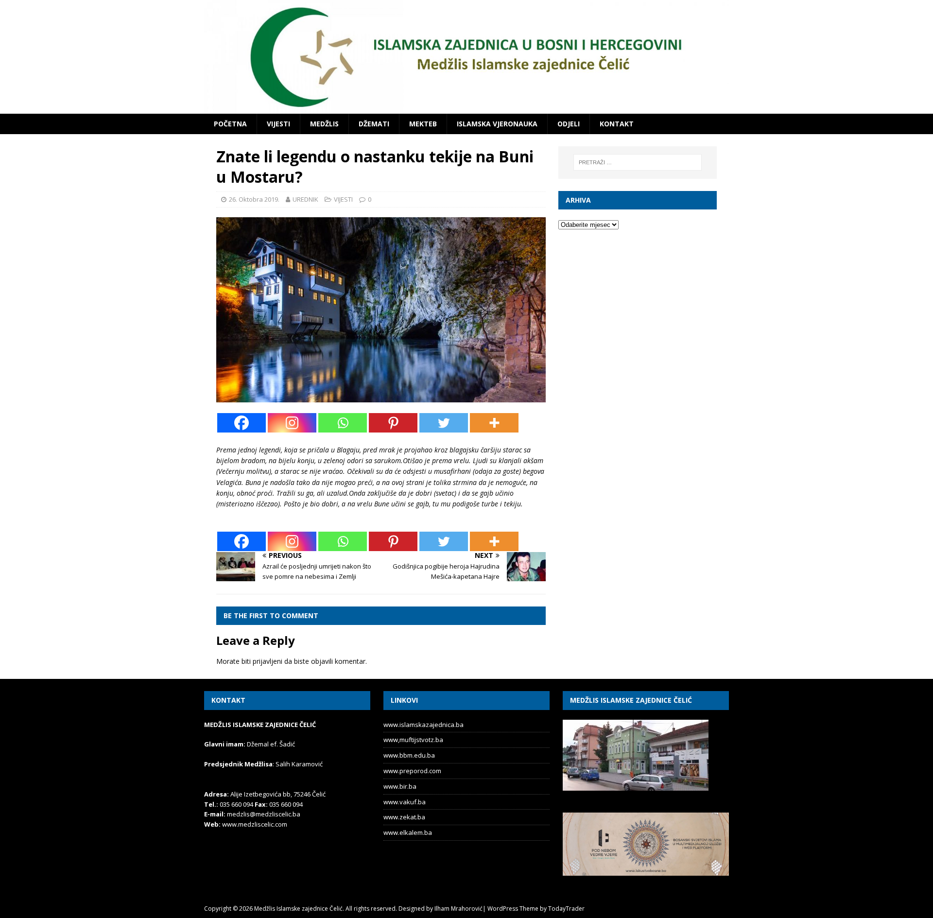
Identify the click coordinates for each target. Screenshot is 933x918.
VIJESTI (278, 123)
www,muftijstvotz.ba (413, 739)
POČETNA (230, 123)
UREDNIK (305, 199)
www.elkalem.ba (407, 832)
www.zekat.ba (404, 817)
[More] (494, 423)
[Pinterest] (393, 423)
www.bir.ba (399, 786)
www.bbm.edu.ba (409, 755)
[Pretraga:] (637, 162)
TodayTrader (566, 908)
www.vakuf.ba (404, 801)
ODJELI (568, 123)
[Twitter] (443, 423)
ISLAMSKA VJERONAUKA (497, 123)
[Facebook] (241, 423)
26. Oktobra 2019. (254, 199)
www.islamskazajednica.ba (423, 724)
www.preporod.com (412, 770)
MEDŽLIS (324, 123)
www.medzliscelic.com (254, 824)
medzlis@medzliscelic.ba (263, 814)
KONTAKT (617, 123)
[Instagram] (292, 423)
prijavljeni (267, 661)
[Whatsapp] (342, 423)
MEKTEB (423, 123)
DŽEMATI (374, 123)
